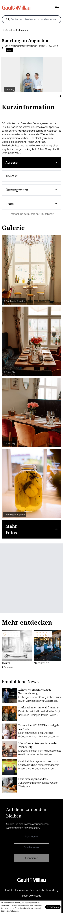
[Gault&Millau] (31, 880)
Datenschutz (37, 890)
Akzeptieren (53, 906)
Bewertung (52, 890)
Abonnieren (31, 858)
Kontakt (9, 890)
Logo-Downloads (31, 895)
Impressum (21, 890)
